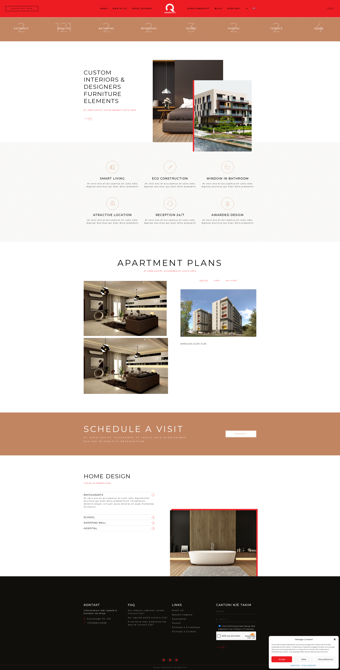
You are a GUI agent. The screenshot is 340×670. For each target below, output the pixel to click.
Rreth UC (178, 610)
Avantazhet (179, 619)
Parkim (176, 623)
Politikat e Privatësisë (186, 627)
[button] (334, 639)
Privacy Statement (309, 665)
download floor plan (193, 344)
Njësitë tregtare (182, 614)
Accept (282, 659)
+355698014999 (97, 623)
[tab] (119, 494)
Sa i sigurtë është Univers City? (148, 617)
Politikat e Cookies (184, 631)
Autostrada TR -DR (99, 619)
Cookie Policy (295, 665)
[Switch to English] (254, 8)
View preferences (325, 659)
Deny (303, 659)
